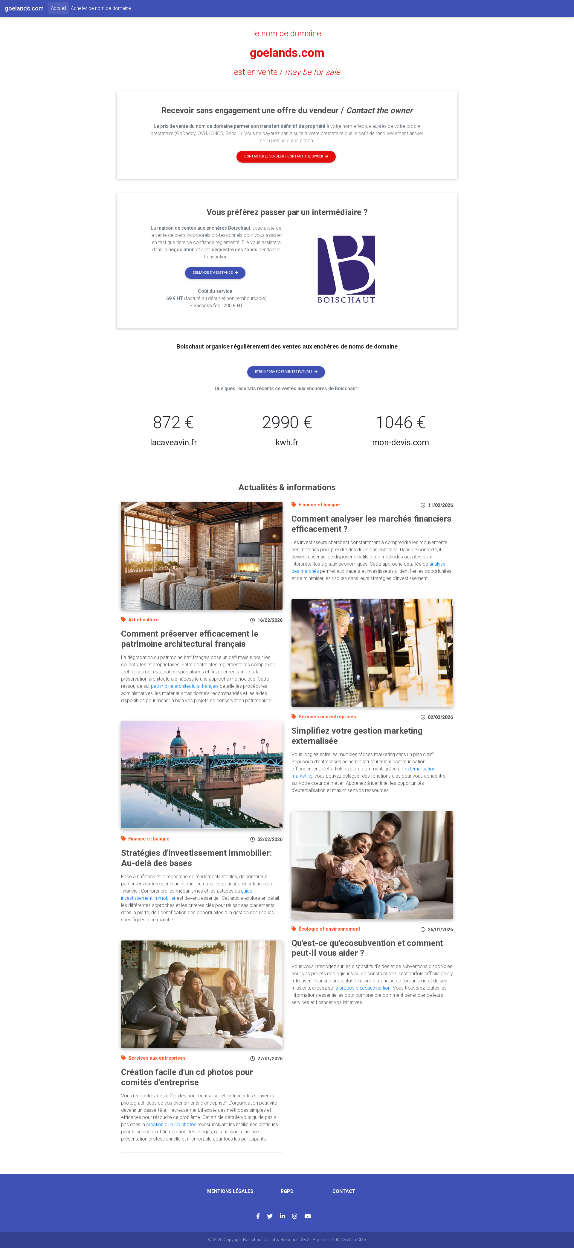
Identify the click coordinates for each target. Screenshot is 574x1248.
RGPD (287, 1191)
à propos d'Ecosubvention (362, 988)
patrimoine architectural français (185, 686)
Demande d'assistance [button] (213, 273)
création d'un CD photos (171, 1124)
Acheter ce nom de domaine (101, 8)
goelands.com (287, 53)
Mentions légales (230, 1191)
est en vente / (287, 72)
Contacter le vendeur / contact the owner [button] (283, 156)
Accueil (59, 8)
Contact (343, 1191)
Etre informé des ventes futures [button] (283, 372)
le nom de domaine (287, 33)
